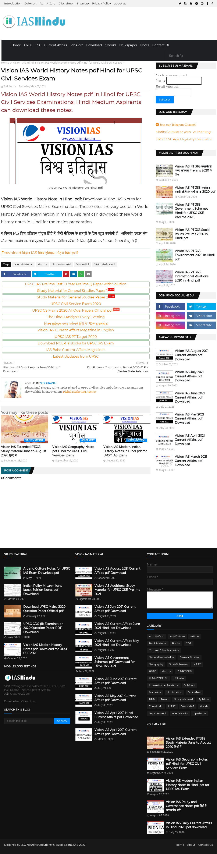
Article (194, 636)
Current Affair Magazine (164, 650)
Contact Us (160, 45)
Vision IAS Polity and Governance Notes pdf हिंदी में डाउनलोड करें (186, 806)
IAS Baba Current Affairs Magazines (75, 350)
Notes (144, 45)
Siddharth (10, 86)
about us (120, 3)
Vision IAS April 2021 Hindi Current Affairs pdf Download (116, 715)
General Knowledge (161, 657)
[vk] (201, 315)
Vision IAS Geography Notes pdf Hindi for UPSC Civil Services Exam (73, 451)
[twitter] (180, 3)
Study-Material (61, 264)
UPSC (28, 45)
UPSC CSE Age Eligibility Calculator (184, 139)
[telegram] (196, 3)
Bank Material (157, 643)
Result (164, 699)
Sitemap (83, 3)
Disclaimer (66, 3)
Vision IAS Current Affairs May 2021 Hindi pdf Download (117, 643)
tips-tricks (199, 713)
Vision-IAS (82, 264)
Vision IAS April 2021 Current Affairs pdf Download (190, 440)
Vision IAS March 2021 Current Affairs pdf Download (191, 461)
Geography (156, 664)
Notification (174, 692)
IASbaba (179, 678)
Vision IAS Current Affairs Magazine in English (76, 330)
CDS (188, 643)
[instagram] (202, 3)
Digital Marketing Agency (79, 391)
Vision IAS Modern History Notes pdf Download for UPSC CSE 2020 (45, 649)
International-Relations (163, 685)
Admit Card (48, 3)
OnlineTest (194, 692)
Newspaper (128, 45)
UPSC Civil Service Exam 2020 (75, 304)
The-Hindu (156, 706)
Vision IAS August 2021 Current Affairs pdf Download (192, 355)
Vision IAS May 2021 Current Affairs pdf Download (189, 418)
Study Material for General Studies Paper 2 (75, 297)
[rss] (185, 3)
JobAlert (30, 3)
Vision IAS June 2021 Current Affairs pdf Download (190, 397)
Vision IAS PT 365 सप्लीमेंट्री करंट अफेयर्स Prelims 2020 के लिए (193, 170)
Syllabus (204, 699)
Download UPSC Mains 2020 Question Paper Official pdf (44, 609)
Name (161, 80)
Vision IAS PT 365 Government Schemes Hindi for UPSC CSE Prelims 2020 (191, 211)
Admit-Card (156, 636)
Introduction (13, 3)
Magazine (155, 692)
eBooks (110, 45)
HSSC (152, 671)
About (191, 844)
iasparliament (157, 713)
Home (16, 45)
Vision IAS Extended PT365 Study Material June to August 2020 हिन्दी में (23, 451)
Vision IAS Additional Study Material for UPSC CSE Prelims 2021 (117, 590)
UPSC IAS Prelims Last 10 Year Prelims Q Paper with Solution (76, 284)
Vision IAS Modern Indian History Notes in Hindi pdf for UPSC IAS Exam (125, 451)
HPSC (197, 664)
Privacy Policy (101, 3)
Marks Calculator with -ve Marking (183, 132)
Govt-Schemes (178, 664)
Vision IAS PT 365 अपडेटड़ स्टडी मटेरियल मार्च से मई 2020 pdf (195, 190)
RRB (152, 699)
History (42, 264)
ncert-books (180, 713)
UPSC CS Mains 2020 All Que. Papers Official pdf (75, 310)
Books (176, 643)
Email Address (168, 87)
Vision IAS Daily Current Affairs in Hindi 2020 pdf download (189, 825)
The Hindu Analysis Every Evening (76, 317)
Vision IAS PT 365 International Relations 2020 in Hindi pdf (192, 276)
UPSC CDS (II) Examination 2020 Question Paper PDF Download (43, 628)
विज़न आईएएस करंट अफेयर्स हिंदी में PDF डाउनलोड (76, 324)
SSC (38, 45)
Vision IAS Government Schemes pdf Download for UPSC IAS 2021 (115, 662)
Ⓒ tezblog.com (62, 844)
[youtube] (191, 3)
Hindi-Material (23, 264)
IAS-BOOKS (184, 671)
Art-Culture (177, 636)
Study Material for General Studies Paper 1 (75, 291)
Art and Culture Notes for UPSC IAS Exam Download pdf (46, 571)
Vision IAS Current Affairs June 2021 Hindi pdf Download (117, 626)
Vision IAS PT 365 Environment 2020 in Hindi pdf (195, 255)
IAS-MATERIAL (158, 678)
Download (94, 45)
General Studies (189, 657)
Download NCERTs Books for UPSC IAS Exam (76, 343)
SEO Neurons (29, 844)
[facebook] (207, 3)
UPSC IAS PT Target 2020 (76, 337)
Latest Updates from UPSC (76, 356)
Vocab (204, 706)
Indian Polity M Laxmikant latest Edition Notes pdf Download (42, 590)
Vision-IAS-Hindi (23, 62)
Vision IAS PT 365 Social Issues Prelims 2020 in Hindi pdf (192, 234)
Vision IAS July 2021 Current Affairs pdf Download (189, 376)
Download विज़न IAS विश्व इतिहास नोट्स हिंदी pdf (39, 253)
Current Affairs (55, 45)
